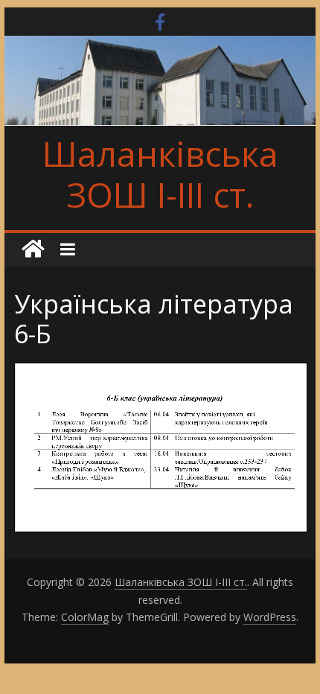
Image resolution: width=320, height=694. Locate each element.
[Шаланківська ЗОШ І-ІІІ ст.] (32, 249)
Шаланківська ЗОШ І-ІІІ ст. (160, 173)
